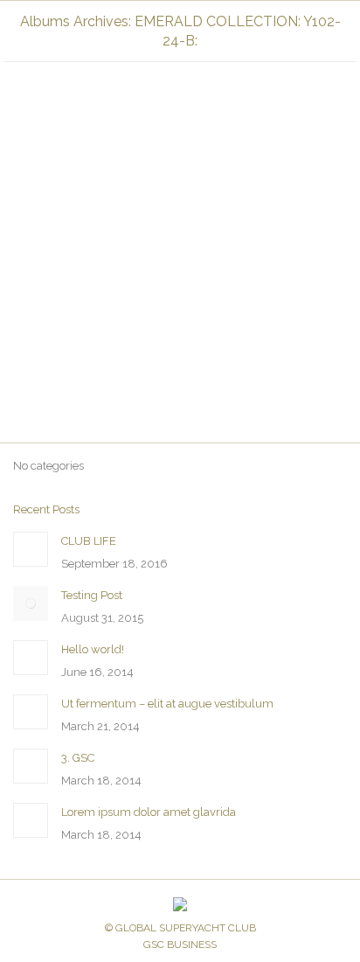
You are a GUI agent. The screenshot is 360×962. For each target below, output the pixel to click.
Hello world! (92, 649)
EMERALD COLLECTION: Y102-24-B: (121, 356)
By (240, 356)
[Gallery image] (180, 173)
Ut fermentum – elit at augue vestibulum (167, 703)
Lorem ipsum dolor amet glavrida (148, 812)
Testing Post (91, 595)
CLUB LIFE (88, 540)
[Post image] (30, 549)
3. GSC (77, 757)
